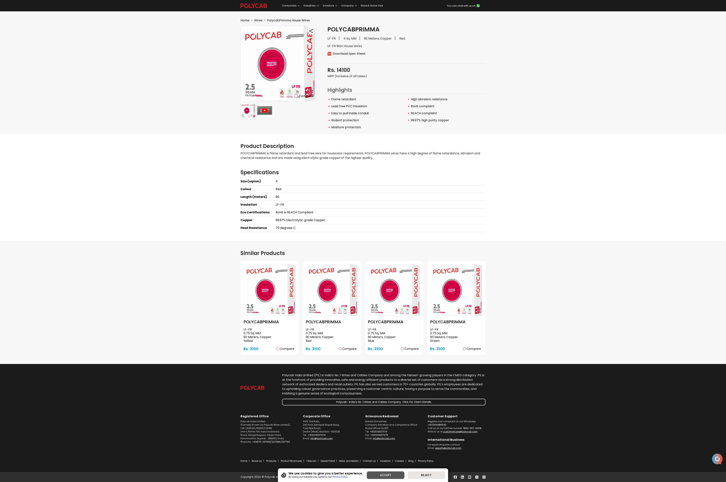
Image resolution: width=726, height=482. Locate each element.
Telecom (311, 461)
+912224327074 (317, 435)
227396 (276, 441)
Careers (399, 461)
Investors (328, 5)
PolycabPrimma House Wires (288, 20)
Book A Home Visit (372, 5)
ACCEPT (385, 475)
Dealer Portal (328, 461)
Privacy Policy (426, 461)
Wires (258, 20)
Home (244, 20)
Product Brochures (291, 461)
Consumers (289, 5)
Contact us (369, 461)
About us (257, 461)
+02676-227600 (261, 441)
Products (271, 461)
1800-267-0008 (472, 428)
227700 (286, 441)
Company (347, 5)
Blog (411, 461)
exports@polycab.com (448, 448)
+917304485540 (437, 424)
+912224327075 (379, 435)
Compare (306, 96)
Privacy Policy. (340, 476)
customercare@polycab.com (460, 431)
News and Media (348, 461)
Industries (310, 5)
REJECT (426, 475)
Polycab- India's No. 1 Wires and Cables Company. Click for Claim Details (383, 402)
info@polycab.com (321, 438)
